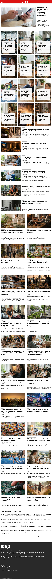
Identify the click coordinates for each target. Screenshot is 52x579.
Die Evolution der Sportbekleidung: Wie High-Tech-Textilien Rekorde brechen (9, 94)
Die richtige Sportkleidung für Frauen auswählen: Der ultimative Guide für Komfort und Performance (11, 323)
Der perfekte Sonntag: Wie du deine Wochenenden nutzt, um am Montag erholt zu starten (9, 118)
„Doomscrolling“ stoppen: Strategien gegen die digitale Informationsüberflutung (13, 381)
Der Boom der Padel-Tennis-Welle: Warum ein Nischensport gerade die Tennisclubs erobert (12, 468)
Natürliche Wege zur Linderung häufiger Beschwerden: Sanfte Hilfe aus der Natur (12, 231)
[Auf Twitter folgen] (9, 566)
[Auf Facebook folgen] (2, 566)
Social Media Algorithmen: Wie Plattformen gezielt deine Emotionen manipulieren (8, 70)
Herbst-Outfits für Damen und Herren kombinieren (11, 261)
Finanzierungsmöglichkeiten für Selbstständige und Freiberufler (35, 158)
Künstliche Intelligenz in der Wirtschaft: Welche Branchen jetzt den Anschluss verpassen (9, 46)
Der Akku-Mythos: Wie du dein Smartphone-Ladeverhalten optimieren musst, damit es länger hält (25, 70)
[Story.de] (25, 1)
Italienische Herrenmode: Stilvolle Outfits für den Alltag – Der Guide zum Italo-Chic (35, 130)
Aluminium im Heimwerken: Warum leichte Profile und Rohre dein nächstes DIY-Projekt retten (13, 293)
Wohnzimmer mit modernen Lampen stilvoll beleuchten (34, 144)
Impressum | (10, 570)
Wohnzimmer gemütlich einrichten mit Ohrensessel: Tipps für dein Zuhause (43, 118)
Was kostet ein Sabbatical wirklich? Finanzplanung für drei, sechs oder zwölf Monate (38, 468)
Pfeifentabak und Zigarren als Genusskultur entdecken (39, 231)
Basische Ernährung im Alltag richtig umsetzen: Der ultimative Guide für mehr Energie (38, 262)
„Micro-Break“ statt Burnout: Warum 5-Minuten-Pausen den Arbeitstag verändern (39, 439)
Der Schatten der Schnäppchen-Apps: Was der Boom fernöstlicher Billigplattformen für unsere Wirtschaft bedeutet (39, 353)
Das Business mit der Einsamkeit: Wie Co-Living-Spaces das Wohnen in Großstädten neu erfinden (38, 382)
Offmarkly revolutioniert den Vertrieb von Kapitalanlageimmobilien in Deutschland (33, 172)
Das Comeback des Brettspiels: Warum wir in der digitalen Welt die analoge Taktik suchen (12, 353)
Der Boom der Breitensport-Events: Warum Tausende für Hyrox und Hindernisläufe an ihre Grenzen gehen (38, 499)
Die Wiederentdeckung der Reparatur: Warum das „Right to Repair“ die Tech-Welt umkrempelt (13, 499)
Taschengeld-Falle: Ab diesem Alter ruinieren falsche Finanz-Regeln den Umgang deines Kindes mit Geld (25, 94)
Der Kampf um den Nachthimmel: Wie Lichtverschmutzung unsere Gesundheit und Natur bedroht (12, 411)
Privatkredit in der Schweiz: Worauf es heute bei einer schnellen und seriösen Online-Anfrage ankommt (42, 11)
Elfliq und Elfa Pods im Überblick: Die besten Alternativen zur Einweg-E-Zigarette (34, 202)
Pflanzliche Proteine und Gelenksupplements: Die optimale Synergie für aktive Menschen (36, 187)
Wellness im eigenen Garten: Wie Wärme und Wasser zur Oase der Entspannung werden (26, 118)
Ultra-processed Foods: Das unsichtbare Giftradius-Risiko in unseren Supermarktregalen (12, 440)
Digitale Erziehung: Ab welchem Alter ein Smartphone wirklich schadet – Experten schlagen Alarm (43, 94)
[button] (2, 2)
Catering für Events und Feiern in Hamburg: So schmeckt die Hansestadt (39, 292)
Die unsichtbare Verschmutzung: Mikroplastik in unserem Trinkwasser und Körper (26, 46)
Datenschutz (15, 570)
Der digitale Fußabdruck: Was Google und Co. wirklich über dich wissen (42, 46)
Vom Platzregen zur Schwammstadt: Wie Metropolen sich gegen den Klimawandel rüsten (38, 323)
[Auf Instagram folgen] (6, 566)
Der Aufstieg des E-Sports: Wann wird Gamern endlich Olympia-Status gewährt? (38, 410)
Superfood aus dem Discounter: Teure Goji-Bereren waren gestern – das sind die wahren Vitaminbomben (42, 70)
